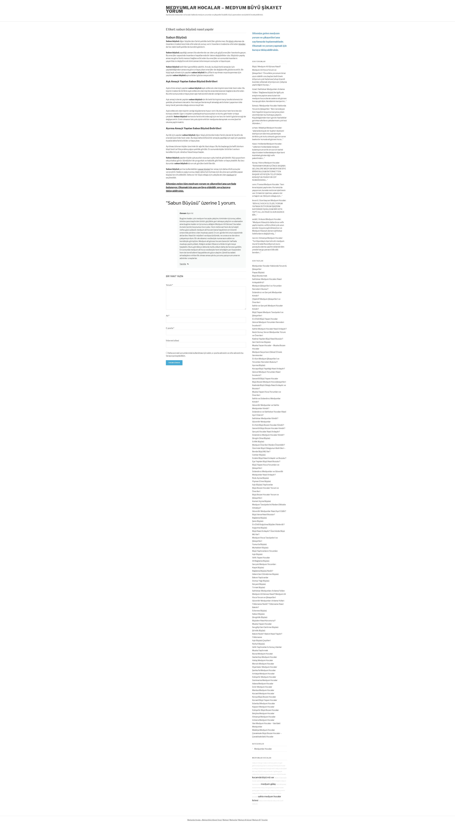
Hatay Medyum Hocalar (262, 660)
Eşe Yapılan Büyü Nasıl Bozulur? (266, 461)
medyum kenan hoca (269, 793)
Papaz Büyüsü (258, 272)
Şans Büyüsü (257, 521)
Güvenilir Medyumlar (261, 422)
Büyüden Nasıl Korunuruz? (263, 621)
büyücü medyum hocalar (265, 771)
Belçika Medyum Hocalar (263, 713)
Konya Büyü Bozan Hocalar (264, 697)
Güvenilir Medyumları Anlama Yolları (268, 601)
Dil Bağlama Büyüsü (260, 561)
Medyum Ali (256, 820)
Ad (167, 316)
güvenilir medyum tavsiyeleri (278, 768)
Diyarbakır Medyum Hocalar (264, 667)
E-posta (170, 328)
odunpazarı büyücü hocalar (278, 774)
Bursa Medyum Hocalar (262, 654)
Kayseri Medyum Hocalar (263, 707)
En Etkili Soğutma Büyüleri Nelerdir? (268, 524)
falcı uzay (255, 771)
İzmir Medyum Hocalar (262, 687)
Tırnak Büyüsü (258, 587)
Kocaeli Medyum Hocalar (263, 693)
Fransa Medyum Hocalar (268, 184)
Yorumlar (265, 820)
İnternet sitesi (172, 340)
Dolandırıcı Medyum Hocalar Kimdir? (268, 435)
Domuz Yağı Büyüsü (260, 581)
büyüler (242, 44)
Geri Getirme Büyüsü (261, 342)
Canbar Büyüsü (259, 455)
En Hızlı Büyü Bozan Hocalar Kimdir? (268, 425)
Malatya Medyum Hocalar (270, 128)
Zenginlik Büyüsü (259, 617)
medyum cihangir (257, 763)
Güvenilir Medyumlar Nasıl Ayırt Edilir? (269, 511)
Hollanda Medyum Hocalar (270, 144)
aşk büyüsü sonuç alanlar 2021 (266, 781)
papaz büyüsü (204, 169)
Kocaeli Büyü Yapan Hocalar (264, 700)
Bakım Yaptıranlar (260, 577)
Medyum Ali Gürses (244, 820)
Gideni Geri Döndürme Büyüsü (265, 574)
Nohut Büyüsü (258, 644)
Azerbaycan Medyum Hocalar (272, 200)
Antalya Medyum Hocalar (263, 674)
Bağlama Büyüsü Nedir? (262, 571)
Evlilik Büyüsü (258, 441)
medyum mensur (264, 774)
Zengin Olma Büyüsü (261, 438)
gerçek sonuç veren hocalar (276, 787)
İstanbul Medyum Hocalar (263, 703)
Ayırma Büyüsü (258, 365)
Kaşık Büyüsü (258, 567)
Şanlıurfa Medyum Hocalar (264, 670)
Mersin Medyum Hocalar (263, 664)
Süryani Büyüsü (259, 584)
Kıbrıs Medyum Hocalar (269, 163)
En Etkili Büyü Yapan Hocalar (265, 319)
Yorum (169, 285)
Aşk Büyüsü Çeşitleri (261, 640)
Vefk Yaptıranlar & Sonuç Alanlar (267, 647)
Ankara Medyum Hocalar (270, 219)
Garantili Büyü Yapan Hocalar (265, 378)
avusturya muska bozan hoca (260, 768)
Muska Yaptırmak (260, 650)
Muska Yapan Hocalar (262, 624)
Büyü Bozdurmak (259, 276)
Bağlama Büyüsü (259, 518)
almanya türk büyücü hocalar (276, 766)
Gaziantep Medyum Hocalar (264, 657)
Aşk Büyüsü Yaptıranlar (262, 485)
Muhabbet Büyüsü (260, 548)
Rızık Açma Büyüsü (260, 478)
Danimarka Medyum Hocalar (265, 680)
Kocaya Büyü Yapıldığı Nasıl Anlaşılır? (268, 369)
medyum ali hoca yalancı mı (271, 763)
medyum (230, 175)
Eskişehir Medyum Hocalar (264, 677)
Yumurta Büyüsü (259, 544)
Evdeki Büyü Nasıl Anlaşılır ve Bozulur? (269, 458)
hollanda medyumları (273, 801)
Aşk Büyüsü (257, 554)
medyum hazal (274, 790)
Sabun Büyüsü (176, 37)
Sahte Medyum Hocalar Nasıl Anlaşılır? (269, 329)
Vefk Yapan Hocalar (261, 558)
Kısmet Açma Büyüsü (261, 501)
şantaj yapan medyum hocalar (261, 790)
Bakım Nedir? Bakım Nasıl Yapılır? (267, 634)
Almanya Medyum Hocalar (270, 238)
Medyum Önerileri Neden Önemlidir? (268, 445)
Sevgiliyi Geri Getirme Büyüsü (265, 627)
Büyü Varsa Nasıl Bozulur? (263, 514)
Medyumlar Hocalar (263, 749)
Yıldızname (257, 637)
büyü (231, 41)
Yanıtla (183, 264)
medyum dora (263, 801)
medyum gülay (268, 784)
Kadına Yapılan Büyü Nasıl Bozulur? (267, 339)
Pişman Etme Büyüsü (261, 481)
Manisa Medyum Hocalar (263, 690)
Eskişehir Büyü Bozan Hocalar (265, 710)
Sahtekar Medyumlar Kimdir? (265, 418)
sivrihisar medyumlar (261, 787)
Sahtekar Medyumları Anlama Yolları (268, 591)
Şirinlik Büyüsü (258, 630)
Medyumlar (233, 820)
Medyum (226, 820)
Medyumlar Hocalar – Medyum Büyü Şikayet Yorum (224, 9)
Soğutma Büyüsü (259, 528)
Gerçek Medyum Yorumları (264, 564)
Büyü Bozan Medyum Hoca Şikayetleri (269, 382)
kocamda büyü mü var (263, 777)
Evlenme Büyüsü (259, 611)
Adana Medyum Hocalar (262, 684)
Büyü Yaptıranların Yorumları (265, 551)
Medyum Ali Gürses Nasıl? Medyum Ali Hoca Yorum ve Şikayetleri (266, 69)
